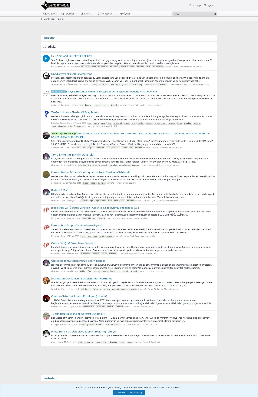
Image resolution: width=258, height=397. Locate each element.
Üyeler (126, 13)
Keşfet (87, 13)
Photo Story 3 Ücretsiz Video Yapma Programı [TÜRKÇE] (83, 331)
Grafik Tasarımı (129, 182)
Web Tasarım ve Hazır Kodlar (196, 84)
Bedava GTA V (59, 190)
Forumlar (69, 13)
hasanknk (55, 66)
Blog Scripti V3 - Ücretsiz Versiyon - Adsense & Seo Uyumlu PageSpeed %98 (95, 207)
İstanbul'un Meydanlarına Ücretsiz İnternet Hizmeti (81, 278)
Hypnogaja (56, 306)
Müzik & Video (155, 342)
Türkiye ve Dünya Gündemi (166, 289)
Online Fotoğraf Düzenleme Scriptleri (73, 243)
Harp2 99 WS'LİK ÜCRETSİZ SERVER (72, 56)
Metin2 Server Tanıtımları (190, 66)
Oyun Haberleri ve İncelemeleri (164, 200)
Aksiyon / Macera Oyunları (167, 165)
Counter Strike (146, 306)
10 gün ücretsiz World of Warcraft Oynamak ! (78, 313)
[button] (76, 13)
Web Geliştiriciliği (109, 126)
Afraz (53, 147)
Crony (54, 342)
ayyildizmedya (57, 105)
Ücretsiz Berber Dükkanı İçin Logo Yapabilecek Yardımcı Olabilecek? (90, 172)
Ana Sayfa (51, 13)
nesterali (55, 182)
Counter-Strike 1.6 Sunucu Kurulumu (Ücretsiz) (79, 296)
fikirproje (55, 218)
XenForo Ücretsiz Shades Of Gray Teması (75, 112)
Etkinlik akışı (49, 18)
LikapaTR (55, 165)
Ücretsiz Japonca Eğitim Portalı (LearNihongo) (78, 260)
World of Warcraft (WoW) (148, 324)
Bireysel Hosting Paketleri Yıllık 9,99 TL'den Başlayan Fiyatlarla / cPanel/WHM (104, 91)
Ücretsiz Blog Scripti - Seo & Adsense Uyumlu (77, 225)
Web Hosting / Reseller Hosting (148, 105)
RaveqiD (55, 324)
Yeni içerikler (106, 13)
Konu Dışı (159, 271)
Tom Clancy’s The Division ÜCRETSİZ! (72, 154)
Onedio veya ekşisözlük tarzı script (71, 74)
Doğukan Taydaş (58, 123)
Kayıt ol (60, 18)
